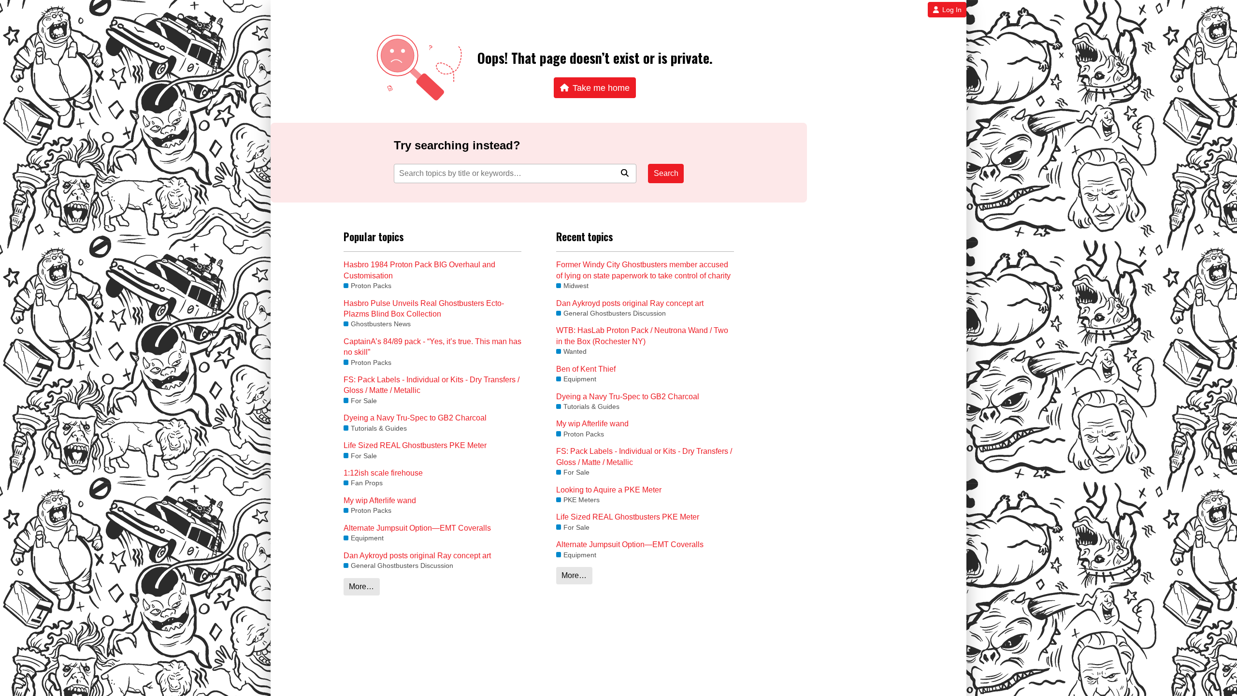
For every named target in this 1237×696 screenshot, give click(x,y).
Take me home (601, 88)
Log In (952, 10)
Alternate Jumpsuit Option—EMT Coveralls (417, 528)
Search (666, 173)
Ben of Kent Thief (586, 369)
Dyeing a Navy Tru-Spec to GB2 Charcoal (415, 418)
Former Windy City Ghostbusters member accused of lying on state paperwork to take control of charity (643, 270)
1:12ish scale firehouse (383, 473)
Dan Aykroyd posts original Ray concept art (417, 555)
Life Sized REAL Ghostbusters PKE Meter (415, 445)
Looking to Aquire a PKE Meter (609, 490)
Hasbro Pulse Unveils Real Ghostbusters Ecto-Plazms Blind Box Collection (424, 308)
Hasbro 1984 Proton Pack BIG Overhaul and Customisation (419, 270)
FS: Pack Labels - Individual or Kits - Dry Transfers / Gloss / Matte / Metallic (431, 385)
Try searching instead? (457, 145)
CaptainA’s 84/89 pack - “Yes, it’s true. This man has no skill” (432, 346)
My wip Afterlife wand (380, 500)
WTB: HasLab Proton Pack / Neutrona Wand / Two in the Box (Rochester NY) (642, 335)
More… (361, 586)
